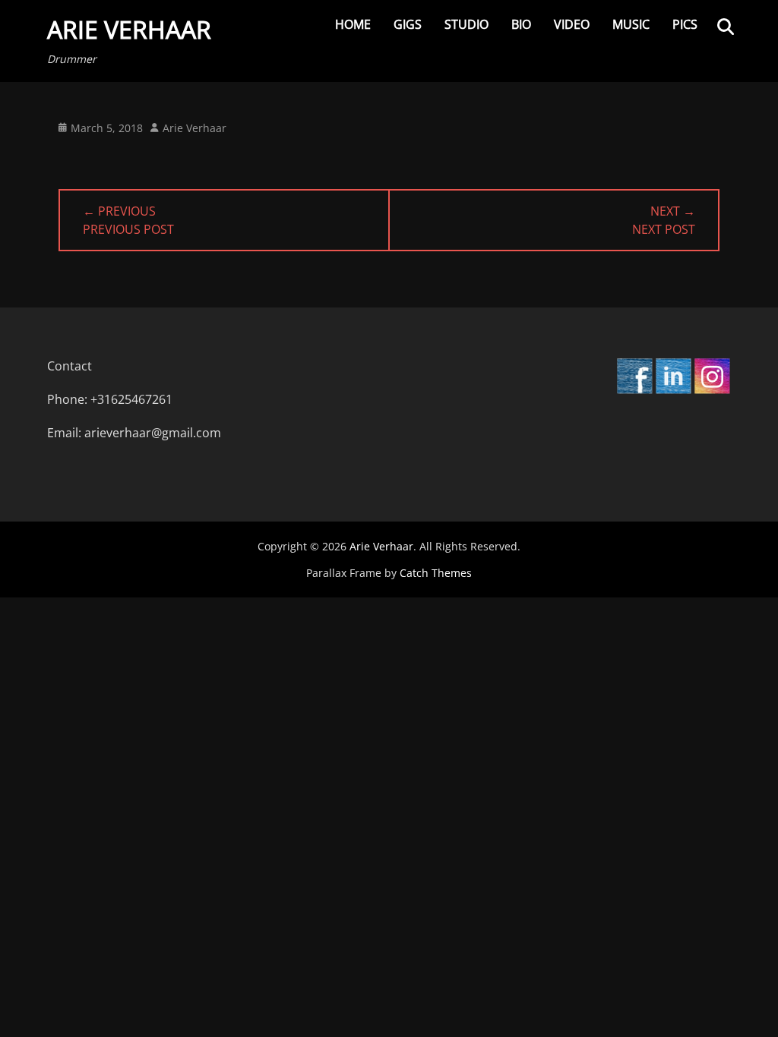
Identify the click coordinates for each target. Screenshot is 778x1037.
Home (353, 24)
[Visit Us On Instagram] (711, 390)
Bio (521, 24)
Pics (684, 24)
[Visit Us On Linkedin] (672, 390)
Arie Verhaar (129, 29)
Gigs (408, 24)
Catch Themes (436, 573)
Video (572, 24)
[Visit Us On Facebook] (634, 390)
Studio (466, 24)
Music (631, 24)
